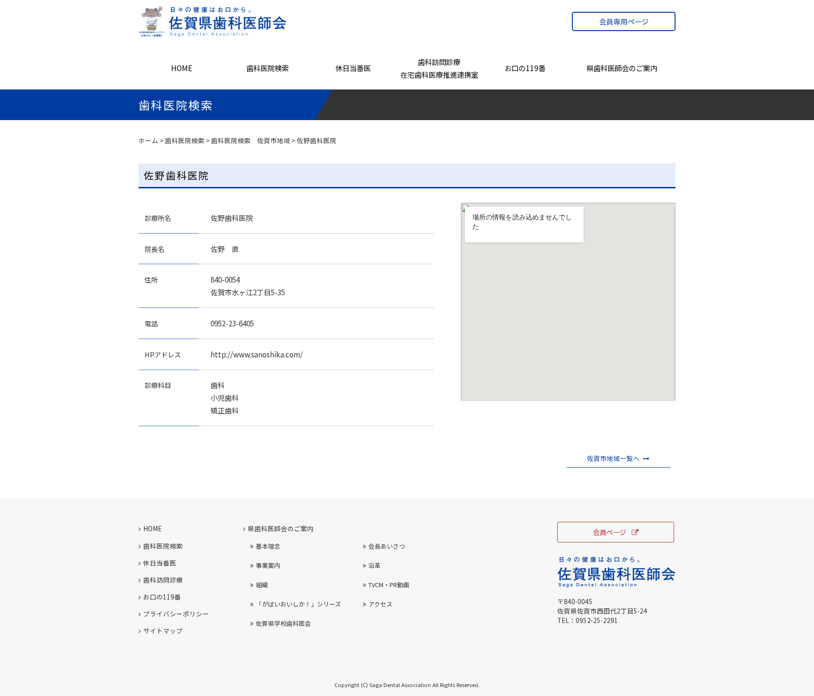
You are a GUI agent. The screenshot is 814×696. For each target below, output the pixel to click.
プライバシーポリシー (176, 613)
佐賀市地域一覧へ (613, 458)
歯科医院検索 (267, 68)
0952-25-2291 (597, 620)
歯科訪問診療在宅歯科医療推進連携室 (439, 68)
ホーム (148, 140)
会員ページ (609, 532)
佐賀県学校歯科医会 (283, 623)
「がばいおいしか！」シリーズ (298, 603)
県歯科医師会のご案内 (621, 68)
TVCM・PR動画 (388, 584)
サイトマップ (163, 630)
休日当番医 (353, 68)
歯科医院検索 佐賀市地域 (250, 140)
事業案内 (268, 565)
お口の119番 (525, 68)
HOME (181, 68)
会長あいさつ (386, 546)
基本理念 (268, 546)
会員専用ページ (624, 21)
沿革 (374, 565)
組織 (262, 584)
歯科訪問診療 (163, 579)
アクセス (380, 603)
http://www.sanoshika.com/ (257, 354)
